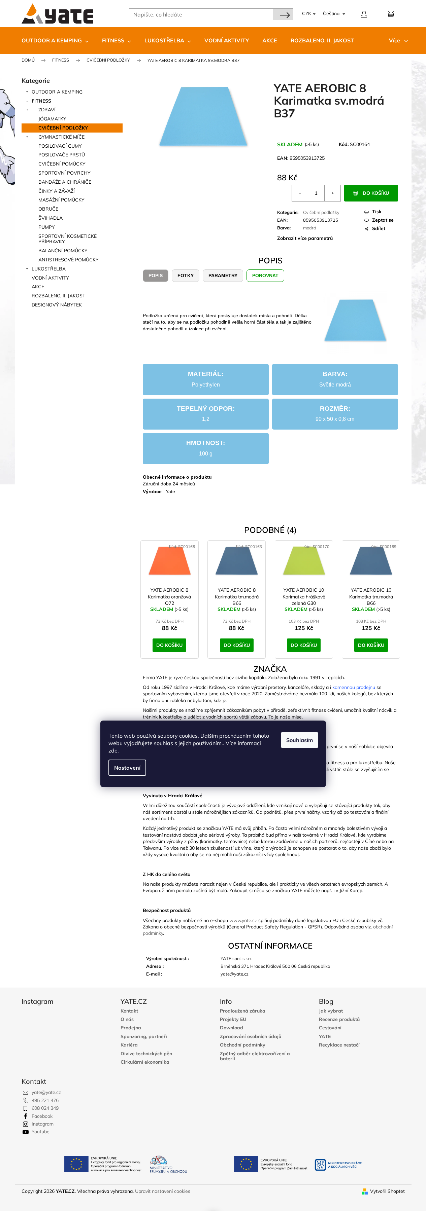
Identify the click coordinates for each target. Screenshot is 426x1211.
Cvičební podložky (321, 212)
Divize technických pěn (146, 1053)
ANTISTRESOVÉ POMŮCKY (68, 260)
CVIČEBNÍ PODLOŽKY (63, 128)
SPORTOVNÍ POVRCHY (64, 173)
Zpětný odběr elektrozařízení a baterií (255, 1056)
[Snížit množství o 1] (300, 193)
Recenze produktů (339, 1019)
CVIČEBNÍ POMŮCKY (62, 164)
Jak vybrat (331, 1011)
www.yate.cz (243, 920)
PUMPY (46, 227)
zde (113, 750)
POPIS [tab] (156, 275)
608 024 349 (45, 1108)
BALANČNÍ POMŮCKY (63, 251)
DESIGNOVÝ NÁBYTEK (57, 305)
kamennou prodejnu (353, 687)
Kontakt (129, 1011)
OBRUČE (48, 209)
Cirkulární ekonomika (145, 1062)
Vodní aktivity (50, 278)
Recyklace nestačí (339, 1045)
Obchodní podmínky (242, 1045)
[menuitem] (55, 40)
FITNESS (41, 101)
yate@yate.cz (46, 1092)
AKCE (38, 287)
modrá (309, 227)
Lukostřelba (49, 269)
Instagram (43, 1124)
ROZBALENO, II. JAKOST (58, 296)
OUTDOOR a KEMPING (57, 92)
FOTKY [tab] (185, 275)
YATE (325, 1036)
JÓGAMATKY (52, 119)
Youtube (41, 1132)
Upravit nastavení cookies (162, 1191)
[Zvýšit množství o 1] (332, 193)
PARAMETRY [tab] (222, 275)
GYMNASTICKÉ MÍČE (61, 137)
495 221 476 (45, 1100)
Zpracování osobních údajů (250, 1036)
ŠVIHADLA (50, 218)
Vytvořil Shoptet (387, 1191)
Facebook (42, 1116)
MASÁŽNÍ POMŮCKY (61, 200)
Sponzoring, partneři (144, 1036)
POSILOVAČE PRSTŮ (61, 155)
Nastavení (127, 767)
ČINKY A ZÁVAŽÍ (56, 191)
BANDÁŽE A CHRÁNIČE (64, 182)
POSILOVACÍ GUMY (60, 146)
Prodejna (131, 1027)
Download (231, 1027)
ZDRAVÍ (47, 110)
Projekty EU (233, 1019)
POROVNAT (265, 275)
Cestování (330, 1027)
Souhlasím (299, 740)
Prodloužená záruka (242, 1011)
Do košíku (376, 193)
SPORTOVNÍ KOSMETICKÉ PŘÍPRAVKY (67, 239)
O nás (127, 1019)
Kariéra (129, 1045)
